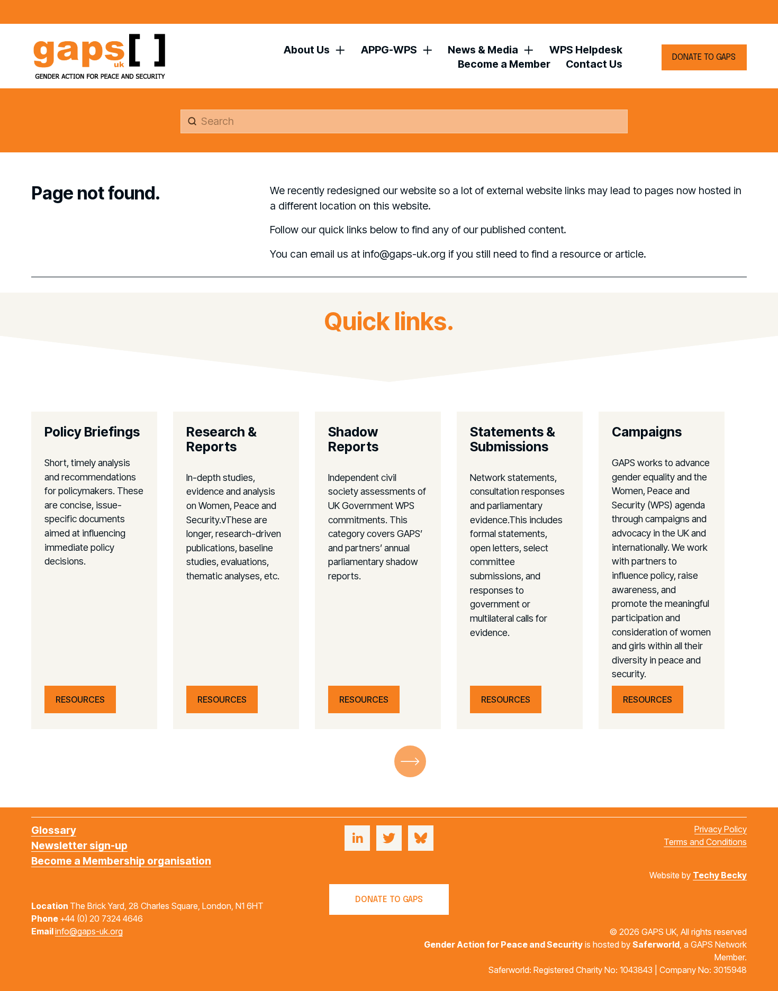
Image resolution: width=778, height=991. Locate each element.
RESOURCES (80, 699)
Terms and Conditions (705, 842)
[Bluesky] (420, 838)
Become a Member (504, 64)
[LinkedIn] (357, 838)
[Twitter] (389, 838)
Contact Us (594, 64)
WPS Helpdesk (585, 49)
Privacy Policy (720, 829)
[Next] (410, 761)
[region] (389, 571)
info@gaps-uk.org (89, 931)
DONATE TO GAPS (704, 57)
